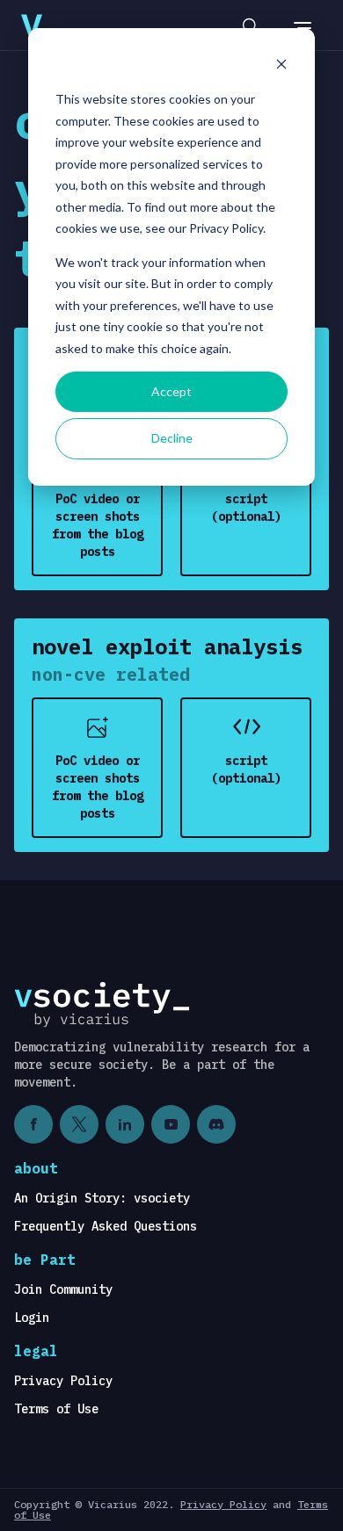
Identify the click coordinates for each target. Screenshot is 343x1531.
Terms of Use (56, 1409)
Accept (171, 391)
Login (31, 1317)
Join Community (63, 1289)
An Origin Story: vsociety (102, 1198)
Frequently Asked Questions (105, 1226)
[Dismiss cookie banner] (281, 66)
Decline (172, 437)
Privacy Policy (63, 1381)
